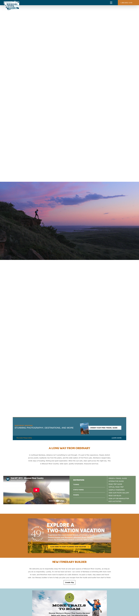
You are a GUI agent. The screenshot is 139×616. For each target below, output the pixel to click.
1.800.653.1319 (126, 2)
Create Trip (69, 582)
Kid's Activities (115, 501)
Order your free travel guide (103, 428)
